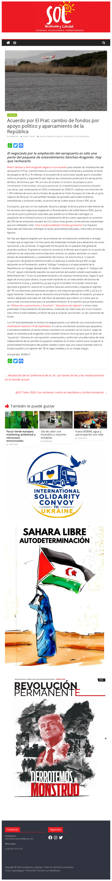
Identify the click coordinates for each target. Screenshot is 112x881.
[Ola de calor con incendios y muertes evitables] (56, 412)
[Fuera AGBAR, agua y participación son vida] (90, 412)
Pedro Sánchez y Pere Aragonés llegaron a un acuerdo (37, 167)
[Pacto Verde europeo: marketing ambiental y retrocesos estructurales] (21, 412)
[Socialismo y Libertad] (56, 3)
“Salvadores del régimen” (69, 305)
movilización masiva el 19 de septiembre (29, 326)
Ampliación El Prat (71, 136)
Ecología (12, 115)
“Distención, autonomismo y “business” (32, 305)
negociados (84, 136)
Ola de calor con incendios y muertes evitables (53, 434)
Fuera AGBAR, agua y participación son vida (89, 433)
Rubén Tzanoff (29, 136)
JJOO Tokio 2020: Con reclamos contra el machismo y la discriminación (61, 392)
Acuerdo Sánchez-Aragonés (51, 136)
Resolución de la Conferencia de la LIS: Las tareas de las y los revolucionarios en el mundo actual (54, 377)
